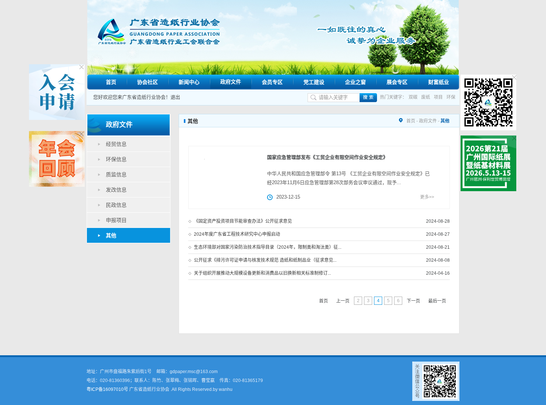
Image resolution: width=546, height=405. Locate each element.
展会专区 (397, 82)
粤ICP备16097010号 (107, 389)
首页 (111, 82)
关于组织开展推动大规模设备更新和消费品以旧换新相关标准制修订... (262, 273)
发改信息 (116, 190)
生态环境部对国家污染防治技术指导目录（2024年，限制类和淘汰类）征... (267, 247)
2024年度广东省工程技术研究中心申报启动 (237, 234)
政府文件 (230, 82)
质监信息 (116, 174)
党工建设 (313, 82)
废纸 (425, 97)
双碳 (413, 97)
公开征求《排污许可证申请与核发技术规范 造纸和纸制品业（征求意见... (265, 260)
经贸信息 (116, 144)
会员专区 (272, 82)
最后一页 (437, 301)
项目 (438, 97)
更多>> (427, 197)
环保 (450, 97)
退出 (175, 97)
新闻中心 (189, 82)
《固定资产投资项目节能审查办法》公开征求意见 (243, 221)
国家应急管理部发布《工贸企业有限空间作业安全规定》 (327, 157)
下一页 (413, 301)
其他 (111, 235)
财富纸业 (438, 82)
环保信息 (116, 159)
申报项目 (116, 220)
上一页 (343, 301)
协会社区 (147, 82)
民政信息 (116, 205)
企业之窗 (355, 82)
